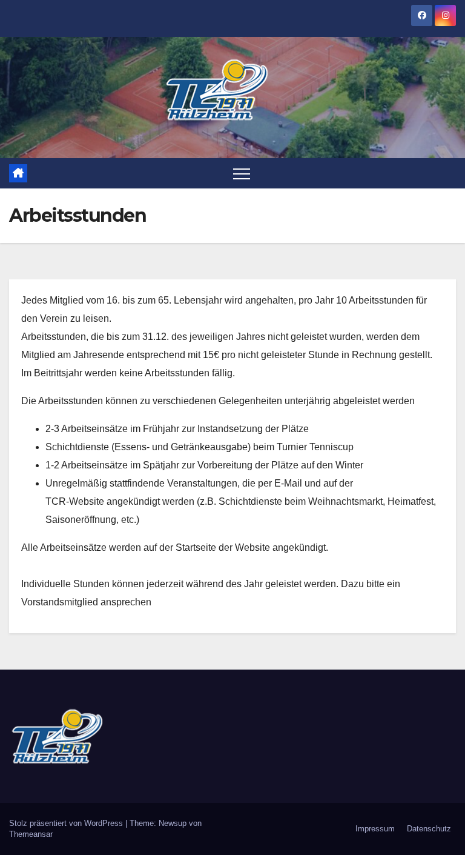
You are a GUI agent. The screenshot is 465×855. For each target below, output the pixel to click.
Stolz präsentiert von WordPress (67, 823)
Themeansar (31, 834)
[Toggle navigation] (241, 173)
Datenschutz (429, 828)
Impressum (375, 828)
